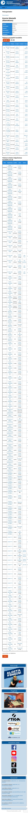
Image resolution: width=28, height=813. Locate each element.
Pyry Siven (20, 245)
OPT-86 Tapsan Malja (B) (9, 592)
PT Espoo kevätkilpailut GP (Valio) (10, 473)
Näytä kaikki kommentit (6, 808)
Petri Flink (20, 324)
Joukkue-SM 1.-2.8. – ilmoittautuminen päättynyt (11, 785)
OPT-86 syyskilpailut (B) (9, 278)
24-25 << (6, 40)
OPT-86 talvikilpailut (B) (10, 344)
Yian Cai (19, 196)
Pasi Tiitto (17, 57)
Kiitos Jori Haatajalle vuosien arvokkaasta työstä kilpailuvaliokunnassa (12, 796)
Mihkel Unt (20, 502)
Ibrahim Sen (19, 491)
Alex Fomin (20, 409)
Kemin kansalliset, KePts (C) (10, 311)
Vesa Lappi (20, 250)
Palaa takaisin (5, 15)
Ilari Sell (24, 564)
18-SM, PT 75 (9, 537)
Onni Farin (20, 564)
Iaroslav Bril (20, 458)
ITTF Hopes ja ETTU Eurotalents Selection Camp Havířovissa (12, 800)
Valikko (3, 7)
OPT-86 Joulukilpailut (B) (9, 373)
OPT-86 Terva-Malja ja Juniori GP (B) (10, 411)
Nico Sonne (20, 526)
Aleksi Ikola (20, 614)
